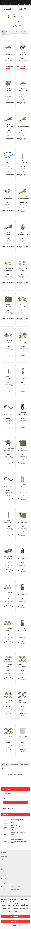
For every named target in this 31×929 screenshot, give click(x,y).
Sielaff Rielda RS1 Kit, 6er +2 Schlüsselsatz (22, 665)
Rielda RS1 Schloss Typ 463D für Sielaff (8, 89)
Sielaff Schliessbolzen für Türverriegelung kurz (8, 521)
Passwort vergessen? (8, 808)
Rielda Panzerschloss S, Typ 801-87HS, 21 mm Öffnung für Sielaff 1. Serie (22, 449)
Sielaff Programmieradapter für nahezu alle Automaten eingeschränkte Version (9, 413)
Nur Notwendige (15, 921)
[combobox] (13, 32)
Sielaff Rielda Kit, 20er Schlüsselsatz (8, 593)
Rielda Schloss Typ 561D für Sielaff (22, 53)
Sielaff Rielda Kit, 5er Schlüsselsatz (8, 269)
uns (4, 873)
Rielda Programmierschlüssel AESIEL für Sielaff (24, 125)
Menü (2, 2)
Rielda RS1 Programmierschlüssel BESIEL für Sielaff (24, 197)
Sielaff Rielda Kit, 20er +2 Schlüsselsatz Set (8, 629)
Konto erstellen (7, 806)
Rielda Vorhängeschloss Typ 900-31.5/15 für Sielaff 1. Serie (22, 557)
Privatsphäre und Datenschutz (11, 889)
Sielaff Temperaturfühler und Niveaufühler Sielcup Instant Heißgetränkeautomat (24, 161)
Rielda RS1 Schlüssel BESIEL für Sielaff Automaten (8, 233)
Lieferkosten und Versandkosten (11, 886)
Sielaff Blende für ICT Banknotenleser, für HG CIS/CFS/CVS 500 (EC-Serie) (22, 485)
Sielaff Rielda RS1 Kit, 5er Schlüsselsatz (8, 341)
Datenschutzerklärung (6, 913)
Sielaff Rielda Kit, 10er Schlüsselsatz (22, 269)
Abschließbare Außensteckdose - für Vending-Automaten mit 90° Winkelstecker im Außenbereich (22, 413)
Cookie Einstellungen (8, 892)
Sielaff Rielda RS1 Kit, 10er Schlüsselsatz (22, 341)
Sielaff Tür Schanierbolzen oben (8, 377)
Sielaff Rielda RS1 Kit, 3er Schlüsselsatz (22, 305)
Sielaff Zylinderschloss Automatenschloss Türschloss (8, 53)
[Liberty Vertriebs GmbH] (15, 2)
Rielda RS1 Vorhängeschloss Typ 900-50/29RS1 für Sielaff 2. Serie (22, 629)
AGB (4, 883)
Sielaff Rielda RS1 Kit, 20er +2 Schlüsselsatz (8, 737)
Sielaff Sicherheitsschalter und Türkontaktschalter (23, 233)
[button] (3, 32)
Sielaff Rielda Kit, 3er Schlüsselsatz (8, 197)
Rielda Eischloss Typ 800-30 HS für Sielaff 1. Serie (8, 557)
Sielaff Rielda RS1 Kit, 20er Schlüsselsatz (22, 701)
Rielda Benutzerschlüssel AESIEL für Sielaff (8, 125)
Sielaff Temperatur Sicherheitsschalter (9, 449)
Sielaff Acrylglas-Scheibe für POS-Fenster (22, 737)
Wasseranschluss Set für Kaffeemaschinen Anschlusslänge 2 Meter (8, 161)
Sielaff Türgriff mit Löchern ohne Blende (22, 377)
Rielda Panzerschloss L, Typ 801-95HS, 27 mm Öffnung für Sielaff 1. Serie (22, 521)
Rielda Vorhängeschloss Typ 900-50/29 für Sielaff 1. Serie (22, 593)
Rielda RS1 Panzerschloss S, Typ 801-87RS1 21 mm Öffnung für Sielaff (8, 305)
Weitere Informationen (15, 925)
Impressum (6, 875)
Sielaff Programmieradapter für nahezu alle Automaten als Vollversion (9, 485)
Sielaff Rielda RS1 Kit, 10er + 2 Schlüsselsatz (8, 701)
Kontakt (5, 878)
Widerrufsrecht (7, 881)
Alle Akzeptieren (15, 916)
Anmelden (15, 802)
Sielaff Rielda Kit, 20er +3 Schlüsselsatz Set (8, 665)
